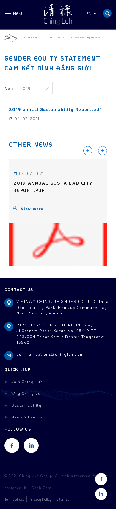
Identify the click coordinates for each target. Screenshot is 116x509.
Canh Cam (42, 487)
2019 (25, 88)
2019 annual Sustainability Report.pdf (53, 186)
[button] (102, 150)
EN (88, 13)
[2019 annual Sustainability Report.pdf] (58, 244)
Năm (9, 87)
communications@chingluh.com (50, 354)
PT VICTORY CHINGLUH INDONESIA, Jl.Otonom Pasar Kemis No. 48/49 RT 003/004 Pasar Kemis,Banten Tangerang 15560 (60, 333)
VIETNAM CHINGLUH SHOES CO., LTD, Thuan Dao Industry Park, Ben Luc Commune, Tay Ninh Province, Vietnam (63, 307)
